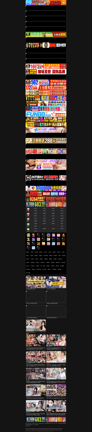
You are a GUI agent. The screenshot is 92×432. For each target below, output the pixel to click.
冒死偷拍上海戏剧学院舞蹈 (52, 303)
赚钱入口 (49, 269)
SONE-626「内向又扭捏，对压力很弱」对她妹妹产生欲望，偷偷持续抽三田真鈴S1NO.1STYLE (56, 366)
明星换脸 (44, 220)
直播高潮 (50, 255)
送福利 (63, 252)
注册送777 (59, 252)
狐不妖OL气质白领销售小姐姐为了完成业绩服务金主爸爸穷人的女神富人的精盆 (35, 414)
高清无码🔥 (54, 269)
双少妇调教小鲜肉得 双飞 (52, 317)
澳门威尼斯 (62, 265)
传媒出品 (35, 226)
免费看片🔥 (43, 262)
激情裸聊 (52, 262)
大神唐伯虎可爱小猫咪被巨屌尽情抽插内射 (35, 398)
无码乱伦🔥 (63, 262)
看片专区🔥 (44, 269)
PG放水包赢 (46, 255)
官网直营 (40, 252)
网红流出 (53, 215)
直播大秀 (57, 265)
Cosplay (53, 210)
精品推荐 (35, 208)
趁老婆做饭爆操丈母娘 (30, 289)
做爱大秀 (52, 265)
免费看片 (48, 265)
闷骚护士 (62, 220)
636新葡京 (48, 262)
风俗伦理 (62, 228)
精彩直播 (55, 255)
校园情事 (44, 228)
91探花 (44, 215)
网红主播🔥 (28, 272)
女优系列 (44, 218)
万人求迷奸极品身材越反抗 (31, 317)
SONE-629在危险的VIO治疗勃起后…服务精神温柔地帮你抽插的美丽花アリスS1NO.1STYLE (56, 382)
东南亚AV (62, 213)
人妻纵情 (53, 228)
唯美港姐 (53, 213)
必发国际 (55, 258)
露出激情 (44, 223)
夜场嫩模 (50, 258)
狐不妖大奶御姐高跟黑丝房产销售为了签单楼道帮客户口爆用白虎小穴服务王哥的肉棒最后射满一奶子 (56, 415)
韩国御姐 (44, 213)
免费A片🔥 (33, 269)
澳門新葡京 (33, 262)
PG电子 (49, 252)
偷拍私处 (41, 258)
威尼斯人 (27, 252)
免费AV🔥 (59, 269)
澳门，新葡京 (43, 265)
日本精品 (44, 210)
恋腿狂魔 (62, 218)
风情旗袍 (35, 220)
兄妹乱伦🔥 (39, 269)
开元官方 (27, 265)
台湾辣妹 (35, 213)
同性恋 (62, 226)
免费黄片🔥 (58, 262)
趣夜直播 (45, 258)
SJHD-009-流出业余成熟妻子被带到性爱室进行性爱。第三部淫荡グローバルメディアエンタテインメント (35, 366)
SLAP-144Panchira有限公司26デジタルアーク (56, 398)
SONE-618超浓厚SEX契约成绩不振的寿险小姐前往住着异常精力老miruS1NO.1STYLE (35, 348)
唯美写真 (53, 223)
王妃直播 (32, 258)
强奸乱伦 (44, 208)
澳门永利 (45, 252)
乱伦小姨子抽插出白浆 (30, 332)
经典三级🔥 (28, 269)
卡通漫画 (35, 223)
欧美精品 (53, 208)
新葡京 (27, 255)
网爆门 (62, 223)
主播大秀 (27, 258)
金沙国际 (37, 265)
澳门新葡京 (60, 258)
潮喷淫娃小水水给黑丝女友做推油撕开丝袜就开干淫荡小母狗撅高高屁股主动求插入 (35, 382)
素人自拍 (62, 210)
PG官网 (32, 252)
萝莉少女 (62, 208)
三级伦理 (35, 210)
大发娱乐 (27, 262)
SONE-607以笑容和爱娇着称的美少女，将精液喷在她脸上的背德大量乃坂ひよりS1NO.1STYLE (56, 349)
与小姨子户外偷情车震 (51, 289)
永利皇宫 (37, 262)
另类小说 (35, 231)
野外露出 (62, 215)
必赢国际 (36, 255)
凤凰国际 (40, 255)
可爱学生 (53, 218)
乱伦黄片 (36, 258)
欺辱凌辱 (35, 215)
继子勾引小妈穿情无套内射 (31, 303)
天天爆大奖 (33, 265)
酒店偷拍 (63, 255)
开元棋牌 (36, 252)
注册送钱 (54, 252)
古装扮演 (35, 218)
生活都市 (35, 228)
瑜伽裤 (53, 220)
